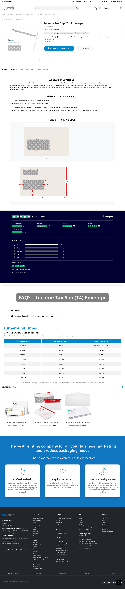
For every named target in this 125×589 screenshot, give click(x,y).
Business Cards (37, 544)
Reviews (13, 69)
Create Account (106, 525)
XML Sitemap (111, 573)
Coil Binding (36, 562)
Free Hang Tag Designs (85, 548)
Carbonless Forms (38, 568)
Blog (85, 1)
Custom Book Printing (62, 533)
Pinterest (25, 550)
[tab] (4, 69)
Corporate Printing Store (62, 544)
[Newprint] (9, 8)
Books (34, 553)
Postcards (35, 540)
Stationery (35, 542)
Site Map (87, 573)
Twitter (8, 550)
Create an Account (116, 1)
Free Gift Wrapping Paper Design (88, 543)
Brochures (35, 533)
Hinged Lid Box (60, 522)
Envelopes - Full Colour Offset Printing (47, 422)
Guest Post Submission (62, 555)
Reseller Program (60, 546)
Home (2, 19)
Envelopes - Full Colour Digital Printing (78, 422)
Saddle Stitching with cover (40, 557)
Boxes (34, 522)
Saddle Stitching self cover (40, 560)
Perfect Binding (37, 566)
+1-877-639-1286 (104, 9)
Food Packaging (37, 525)
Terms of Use (37, 573)
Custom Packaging (38, 520)
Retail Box (58, 520)
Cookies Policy (62, 573)
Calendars (35, 538)
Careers (81, 522)
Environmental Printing (85, 527)
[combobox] (56, 8)
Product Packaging (38, 518)
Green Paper (59, 548)
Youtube (17, 550)
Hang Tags (36, 527)
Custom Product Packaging (63, 518)
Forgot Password (106, 527)
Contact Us (105, 1)
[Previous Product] (122, 23)
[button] (39, 59)
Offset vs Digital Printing (62, 550)
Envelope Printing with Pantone (16, 422)
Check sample (49, 41)
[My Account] (115, 8)
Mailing (35, 551)
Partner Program (60, 557)
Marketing (35, 531)
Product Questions (26, 69)
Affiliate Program (60, 552)
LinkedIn (12, 550)
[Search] (77, 8)
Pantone (35, 546)
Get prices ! (61, 48)
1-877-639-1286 (11, 526)
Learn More (85, 48)
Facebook (4, 550)
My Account (105, 529)
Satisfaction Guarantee (85, 529)
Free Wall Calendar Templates (87, 541)
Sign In (92, 1)
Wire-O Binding (37, 564)
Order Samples (60, 559)
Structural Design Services (63, 561)
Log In (103, 522)
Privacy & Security (13, 573)
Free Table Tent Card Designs (87, 546)
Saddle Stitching (37, 555)
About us (81, 518)
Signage (35, 549)
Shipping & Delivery (107, 531)
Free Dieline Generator (85, 539)
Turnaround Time (42, 69)
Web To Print (59, 541)
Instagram (21, 550)
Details (4, 69)
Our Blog (81, 525)
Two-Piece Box (60, 525)
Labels (34, 529)
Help (98, 1)
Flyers (34, 536)
